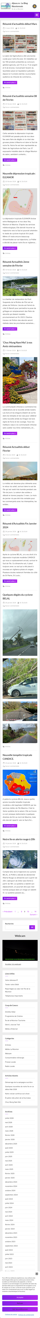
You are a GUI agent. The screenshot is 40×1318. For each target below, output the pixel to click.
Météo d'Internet (11, 1029)
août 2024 (9, 1199)
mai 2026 (8, 1122)
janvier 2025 (10, 1178)
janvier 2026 (10, 1139)
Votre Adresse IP (11, 980)
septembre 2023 (11, 1246)
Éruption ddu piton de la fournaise (18, 1098)
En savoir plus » (10, 82)
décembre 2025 (11, 1144)
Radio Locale (10, 1066)
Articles (7, 87)
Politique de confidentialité (26, 1315)
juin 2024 (8, 1207)
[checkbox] (35, 6)
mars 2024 (9, 1220)
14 (35, 911)
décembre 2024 (11, 1182)
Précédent (8, 911)
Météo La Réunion (12, 1049)
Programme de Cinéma (14, 1016)
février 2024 (10, 1225)
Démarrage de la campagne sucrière (19, 1082)
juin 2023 (8, 1259)
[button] (37, 1274)
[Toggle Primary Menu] (36, 15)
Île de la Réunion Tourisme (15, 1020)
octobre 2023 (10, 1242)
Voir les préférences (20, 1309)
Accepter (20, 1297)
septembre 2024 (11, 1195)
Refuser (20, 1303)
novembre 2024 (11, 1186)
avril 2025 (9, 1165)
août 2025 (9, 1148)
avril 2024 (9, 1216)
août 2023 (9, 1250)
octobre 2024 (10, 1190)
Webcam (8, 1053)
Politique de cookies (11, 1314)
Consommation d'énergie (14, 1058)
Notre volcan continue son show (17, 1094)
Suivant (33, 914)
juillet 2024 (9, 1203)
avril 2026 (9, 1127)
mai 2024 (8, 1212)
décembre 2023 (11, 1233)
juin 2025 (8, 1156)
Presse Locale (10, 1062)
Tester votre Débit (12, 984)
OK (32, 927)
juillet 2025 (9, 1152)
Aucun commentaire (12, 31)
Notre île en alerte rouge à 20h (19, 839)
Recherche (9, 924)
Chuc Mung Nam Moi (13, 1102)
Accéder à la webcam (13, 964)
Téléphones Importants (14, 996)
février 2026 (9, 1135)
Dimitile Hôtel (10, 1012)
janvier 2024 (10, 1229)
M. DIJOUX (21, 28)
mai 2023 (8, 1263)
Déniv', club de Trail (12, 1025)
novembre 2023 (11, 1237)
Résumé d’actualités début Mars (20, 23)
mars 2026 (9, 1131)
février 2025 (9, 1173)
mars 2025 (9, 1169)
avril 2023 (9, 1267)
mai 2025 (8, 1161)
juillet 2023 (9, 1254)
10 (28, 911)
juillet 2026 (9, 1118)
